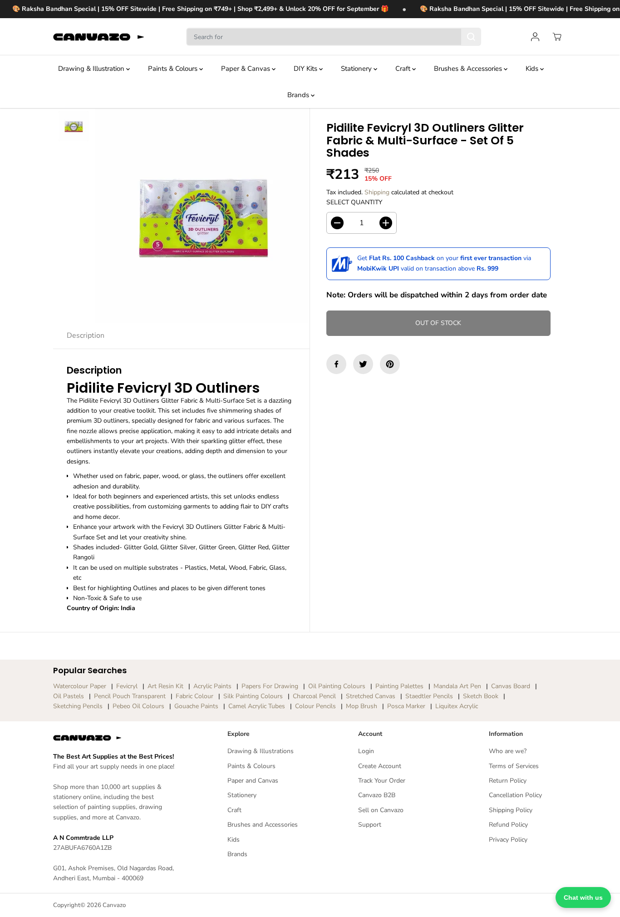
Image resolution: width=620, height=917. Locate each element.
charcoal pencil (314, 696)
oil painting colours (336, 686)
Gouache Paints (196, 706)
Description (85, 335)
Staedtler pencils (429, 696)
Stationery (357, 68)
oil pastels (68, 696)
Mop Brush (361, 706)
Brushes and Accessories (262, 824)
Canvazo (114, 905)
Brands (299, 94)
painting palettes (399, 686)
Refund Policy (508, 824)
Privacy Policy (508, 839)
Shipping (376, 192)
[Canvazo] (98, 37)
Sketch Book (480, 696)
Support (369, 824)
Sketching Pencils (78, 706)
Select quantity (354, 202)
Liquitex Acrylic (456, 706)
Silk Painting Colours (253, 696)
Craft (403, 68)
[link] (114, 737)
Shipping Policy (510, 810)
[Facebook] (336, 364)
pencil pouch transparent (130, 696)
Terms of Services (514, 766)
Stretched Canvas (370, 696)
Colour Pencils (315, 706)
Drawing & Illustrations (260, 751)
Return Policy (508, 780)
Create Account (379, 766)
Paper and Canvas (252, 780)
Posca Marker (406, 706)
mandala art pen (457, 686)
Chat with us (583, 897)
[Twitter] (363, 364)
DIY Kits (306, 68)
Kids (533, 68)
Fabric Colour (194, 696)
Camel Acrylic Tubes (256, 706)
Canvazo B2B (376, 795)
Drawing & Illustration (92, 68)
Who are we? (508, 751)
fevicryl (127, 686)
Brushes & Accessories (469, 68)
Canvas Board (510, 686)
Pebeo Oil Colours (138, 706)
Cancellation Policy (515, 795)
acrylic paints (212, 686)
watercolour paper (79, 686)
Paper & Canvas (246, 68)
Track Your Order (381, 780)
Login (366, 751)
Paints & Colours (173, 68)
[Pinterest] (390, 364)
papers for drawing (269, 686)
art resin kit (165, 686)
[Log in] (535, 37)
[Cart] (557, 37)
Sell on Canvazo (380, 810)
